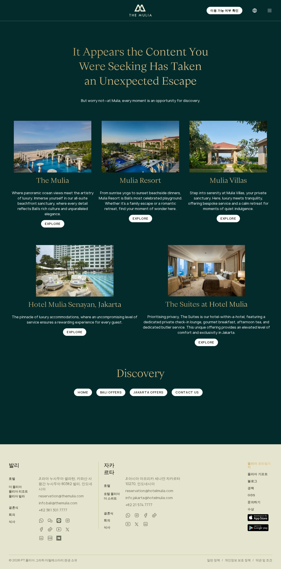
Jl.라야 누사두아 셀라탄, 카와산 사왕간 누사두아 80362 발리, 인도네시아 (65, 483)
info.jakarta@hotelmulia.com (149, 497)
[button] (269, 10)
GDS (251, 495)
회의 (12, 514)
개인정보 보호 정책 (238, 560)
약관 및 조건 (264, 560)
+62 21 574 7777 (138, 504)
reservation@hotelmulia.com (149, 490)
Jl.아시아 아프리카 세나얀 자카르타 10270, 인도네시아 (152, 481)
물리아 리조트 (18, 491)
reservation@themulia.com (61, 496)
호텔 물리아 (112, 494)
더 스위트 (110, 498)
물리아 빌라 (17, 496)
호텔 (12, 479)
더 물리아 (15, 487)
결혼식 (13, 507)
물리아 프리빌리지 (259, 465)
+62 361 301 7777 (53, 510)
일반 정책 (213, 560)
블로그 (252, 481)
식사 (12, 521)
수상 (251, 509)
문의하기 (254, 502)
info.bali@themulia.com (58, 503)
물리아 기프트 (258, 474)
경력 (251, 488)
